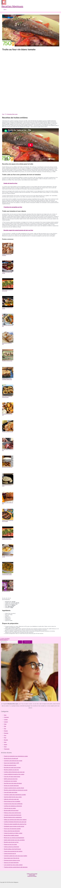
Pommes (6, 733)
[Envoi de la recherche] (20, 642)
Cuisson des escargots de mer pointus (13, 851)
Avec (5, 715)
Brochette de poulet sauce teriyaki (12, 767)
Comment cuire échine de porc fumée (13, 760)
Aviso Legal (32, 874)
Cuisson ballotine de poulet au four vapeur (14, 774)
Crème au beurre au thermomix (11, 846)
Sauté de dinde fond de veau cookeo (13, 797)
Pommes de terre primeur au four (12, 860)
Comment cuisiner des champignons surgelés (15, 794)
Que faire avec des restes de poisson (13, 783)
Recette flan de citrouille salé (11, 758)
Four (3, 114)
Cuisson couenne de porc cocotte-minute (14, 787)
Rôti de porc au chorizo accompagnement (14, 837)
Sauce (5, 744)
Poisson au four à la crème (10, 844)
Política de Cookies (32, 876)
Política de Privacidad (32, 873)
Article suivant (4, 639)
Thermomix (6, 749)
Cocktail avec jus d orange (10, 781)
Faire (5, 724)
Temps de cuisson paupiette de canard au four (15, 824)
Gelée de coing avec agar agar (11, 799)
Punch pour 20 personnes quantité (12, 828)
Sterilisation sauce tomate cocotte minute (14, 826)
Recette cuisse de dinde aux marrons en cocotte (15, 790)
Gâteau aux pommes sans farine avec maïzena (15, 819)
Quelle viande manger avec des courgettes (14, 840)
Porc (5, 735)
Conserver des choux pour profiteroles (13, 803)
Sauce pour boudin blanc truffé (11, 763)
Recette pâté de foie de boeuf (11, 810)
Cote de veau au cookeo (10, 808)
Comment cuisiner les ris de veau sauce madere (15, 855)
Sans (5, 742)
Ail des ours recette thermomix (11, 785)
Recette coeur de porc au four (11, 842)
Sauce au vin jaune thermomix (11, 862)
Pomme (6, 730)
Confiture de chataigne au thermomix (13, 806)
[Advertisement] (30, 82)
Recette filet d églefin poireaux (11, 835)
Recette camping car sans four (11, 769)
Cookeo (6, 719)
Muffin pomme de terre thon (10, 778)
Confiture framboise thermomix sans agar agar (15, 821)
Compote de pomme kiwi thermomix (12, 815)
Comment (6, 717)
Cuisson (6, 721)
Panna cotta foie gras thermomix (12, 830)
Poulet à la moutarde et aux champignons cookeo (16, 756)
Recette (6, 739)
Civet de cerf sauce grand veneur (12, 776)
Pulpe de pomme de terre (10, 765)
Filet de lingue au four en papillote (12, 801)
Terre (5, 746)
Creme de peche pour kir (10, 853)
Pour (5, 737)
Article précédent (5, 638)
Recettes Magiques (12, 6)
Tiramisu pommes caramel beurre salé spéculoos (15, 867)
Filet (5, 726)
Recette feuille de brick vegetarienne (13, 817)
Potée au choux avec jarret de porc (12, 812)
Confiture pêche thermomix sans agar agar (14, 772)
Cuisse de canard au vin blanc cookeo (13, 833)
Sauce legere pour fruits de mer (11, 858)
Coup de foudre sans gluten (10, 792)
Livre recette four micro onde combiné (13, 864)
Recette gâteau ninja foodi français (12, 849)
